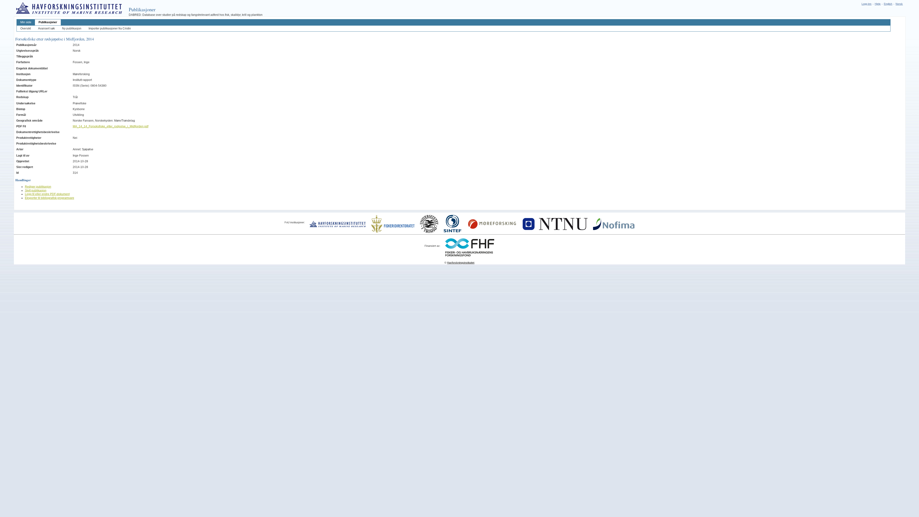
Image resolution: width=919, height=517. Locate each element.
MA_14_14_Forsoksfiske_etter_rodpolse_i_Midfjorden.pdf (110, 126)
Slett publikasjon (35, 190)
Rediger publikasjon (38, 186)
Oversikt (25, 28)
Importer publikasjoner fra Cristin (110, 28)
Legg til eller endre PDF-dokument (47, 194)
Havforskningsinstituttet (460, 262)
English (888, 3)
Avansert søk (46, 28)
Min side (25, 22)
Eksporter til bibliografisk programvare (49, 198)
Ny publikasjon (71, 28)
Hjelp (877, 3)
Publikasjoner (48, 22)
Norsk (899, 3)
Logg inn (866, 3)
